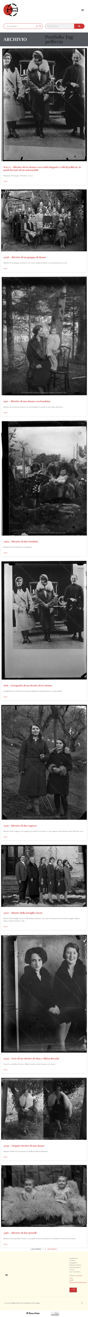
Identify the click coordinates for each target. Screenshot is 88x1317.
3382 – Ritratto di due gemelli (20, 1232)
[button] (83, 10)
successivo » (53, 1249)
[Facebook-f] (81, 1303)
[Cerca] (79, 26)
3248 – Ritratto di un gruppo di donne (24, 257)
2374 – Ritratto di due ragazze (20, 825)
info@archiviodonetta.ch (78, 1282)
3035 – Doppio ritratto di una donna (23, 1145)
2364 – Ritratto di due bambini (20, 541)
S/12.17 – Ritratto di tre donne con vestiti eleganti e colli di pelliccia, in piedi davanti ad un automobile (42, 169)
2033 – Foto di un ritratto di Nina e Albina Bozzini (31, 1058)
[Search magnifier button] (40, 26)
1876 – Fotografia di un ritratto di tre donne (27, 685)
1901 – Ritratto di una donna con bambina (26, 401)
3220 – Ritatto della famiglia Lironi (22, 912)
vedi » (5, 181)
